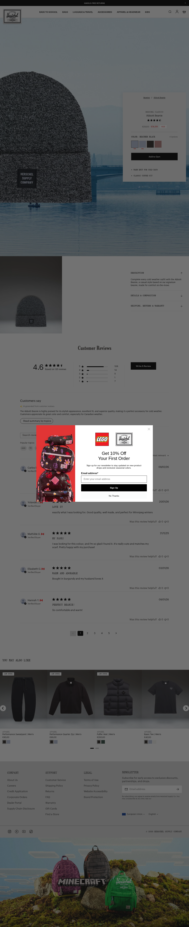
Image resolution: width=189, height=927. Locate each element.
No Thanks (114, 496)
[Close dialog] (149, 429)
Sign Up (114, 488)
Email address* (89, 473)
